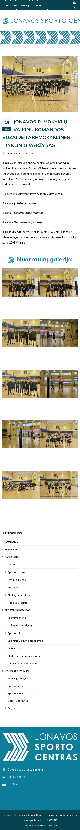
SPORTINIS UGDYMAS (18, 610)
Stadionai (13, 587)
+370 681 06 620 (17, 776)
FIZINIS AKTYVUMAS (17, 671)
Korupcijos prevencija (17, 5)
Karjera (38, 5)
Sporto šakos (16, 633)
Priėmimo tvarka (17, 617)
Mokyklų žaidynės (18, 700)
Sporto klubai (16, 685)
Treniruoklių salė (17, 579)
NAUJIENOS (11, 541)
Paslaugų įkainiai (18, 602)
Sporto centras (16, 572)
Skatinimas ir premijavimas (24, 655)
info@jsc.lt (14, 784)
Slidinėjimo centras (19, 595)
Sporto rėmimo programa (23, 693)
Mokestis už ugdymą (20, 625)
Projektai (13, 708)
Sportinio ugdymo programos (25, 640)
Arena (11, 564)
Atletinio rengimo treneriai (23, 663)
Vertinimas (14, 648)
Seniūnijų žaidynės (18, 678)
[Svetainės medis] (74, 8)
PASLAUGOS (12, 556)
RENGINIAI (11, 549)
